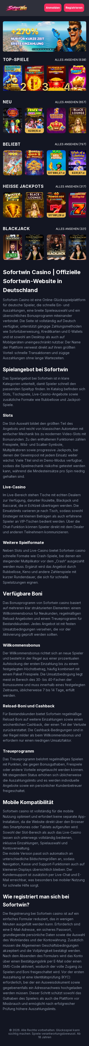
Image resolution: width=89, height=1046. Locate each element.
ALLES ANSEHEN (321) (71, 229)
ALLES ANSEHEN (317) (71, 186)
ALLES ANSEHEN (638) (70, 59)
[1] (12, 78)
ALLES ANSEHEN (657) (70, 102)
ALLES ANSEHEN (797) (70, 144)
